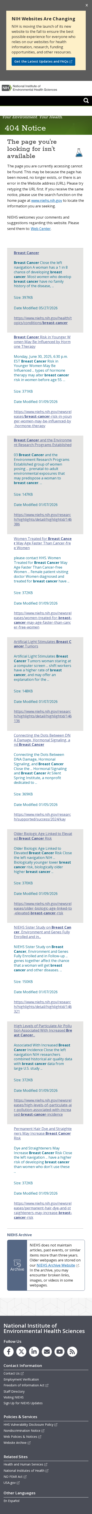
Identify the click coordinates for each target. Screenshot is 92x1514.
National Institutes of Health (24, 1470)
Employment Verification (21, 1379)
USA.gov (10, 1482)
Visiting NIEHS (14, 1397)
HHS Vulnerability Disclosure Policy (28, 1424)
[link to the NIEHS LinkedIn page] (34, 1352)
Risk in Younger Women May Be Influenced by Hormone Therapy (42, 342)
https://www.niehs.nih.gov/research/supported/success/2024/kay (42, 817)
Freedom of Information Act (24, 1385)
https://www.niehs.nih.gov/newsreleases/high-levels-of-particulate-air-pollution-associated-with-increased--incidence (43, 1107)
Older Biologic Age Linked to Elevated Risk (43, 836)
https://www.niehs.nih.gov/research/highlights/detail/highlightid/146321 (43, 1007)
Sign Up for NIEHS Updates (23, 1403)
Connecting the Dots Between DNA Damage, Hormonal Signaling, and (42, 740)
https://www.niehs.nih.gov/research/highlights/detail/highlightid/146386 (43, 519)
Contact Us (12, 1373)
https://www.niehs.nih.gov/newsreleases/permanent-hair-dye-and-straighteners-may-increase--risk (43, 1210)
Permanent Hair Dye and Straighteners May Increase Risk (43, 1133)
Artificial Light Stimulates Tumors (42, 644)
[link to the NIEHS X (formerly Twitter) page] (21, 1352)
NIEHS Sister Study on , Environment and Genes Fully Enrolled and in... (42, 932)
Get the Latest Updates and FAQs (41, 61)
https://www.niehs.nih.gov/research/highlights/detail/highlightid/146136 (43, 716)
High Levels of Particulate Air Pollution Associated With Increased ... (43, 1030)
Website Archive (15, 1442)
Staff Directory (14, 1391)
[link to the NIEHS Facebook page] (9, 1352)
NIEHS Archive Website (56, 1265)
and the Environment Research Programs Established (43, 442)
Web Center (41, 228)
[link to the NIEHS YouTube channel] (59, 1352)
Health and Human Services (23, 1464)
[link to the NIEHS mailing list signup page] (47, 1352)
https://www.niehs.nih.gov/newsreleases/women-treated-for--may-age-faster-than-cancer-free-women (43, 620)
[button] (86, 100)
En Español (11, 1501)
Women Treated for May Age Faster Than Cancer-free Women (43, 543)
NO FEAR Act (13, 1476)
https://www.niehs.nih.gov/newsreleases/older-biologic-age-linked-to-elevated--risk (43, 908)
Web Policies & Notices (20, 1436)
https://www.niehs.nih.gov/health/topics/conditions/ (43, 320)
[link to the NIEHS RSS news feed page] (72, 1352)
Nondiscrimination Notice (22, 1430)
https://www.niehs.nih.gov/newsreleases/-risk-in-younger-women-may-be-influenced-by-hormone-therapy (43, 418)
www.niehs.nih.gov (46, 200)
